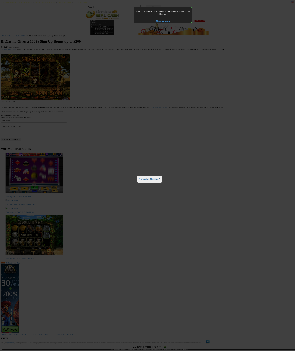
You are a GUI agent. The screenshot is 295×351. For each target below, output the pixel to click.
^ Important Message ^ (149, 179)
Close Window (163, 21)
